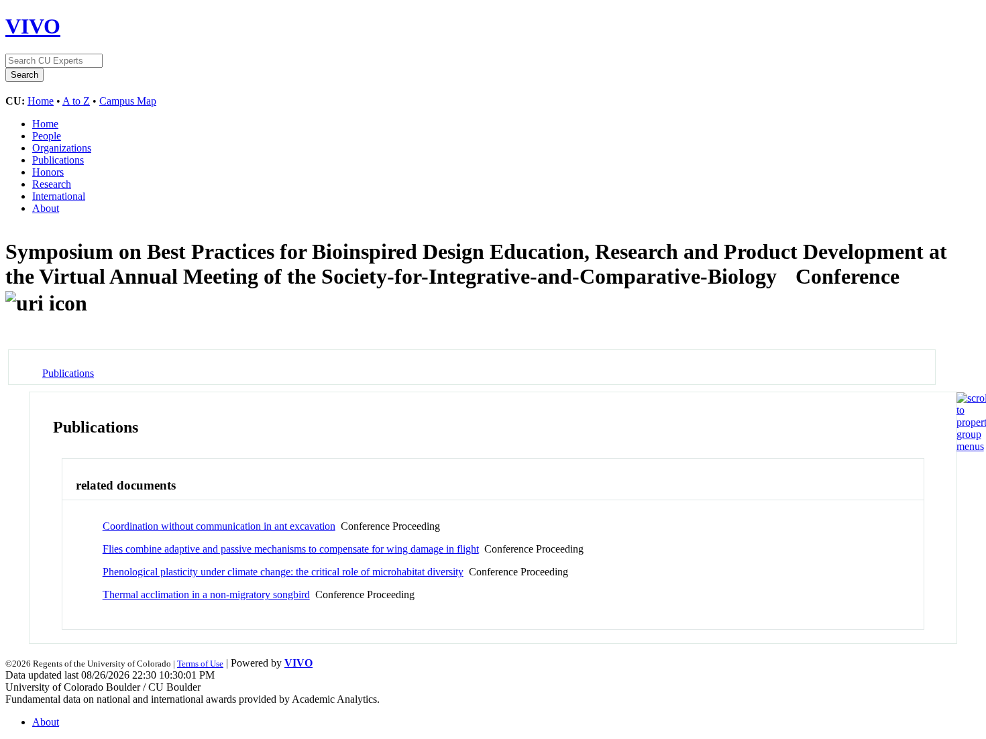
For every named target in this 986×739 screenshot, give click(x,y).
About (45, 208)
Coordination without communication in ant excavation (219, 526)
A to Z (76, 101)
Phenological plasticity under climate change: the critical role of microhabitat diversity (283, 571)
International (58, 196)
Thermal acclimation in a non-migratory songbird (206, 594)
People (46, 135)
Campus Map (127, 101)
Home (41, 101)
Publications (58, 160)
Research (51, 184)
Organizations (61, 148)
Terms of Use (200, 664)
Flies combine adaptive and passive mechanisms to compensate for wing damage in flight (291, 549)
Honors (48, 172)
